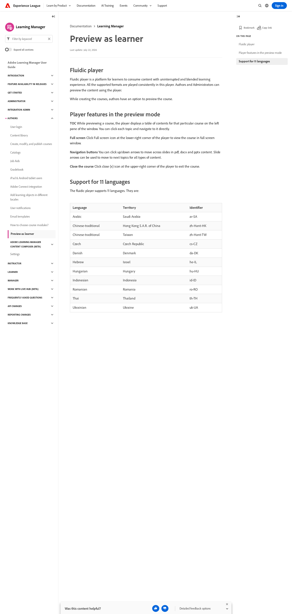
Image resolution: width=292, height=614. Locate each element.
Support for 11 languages (254, 61)
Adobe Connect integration (26, 187)
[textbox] (29, 39)
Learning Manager (110, 26)
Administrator (16, 101)
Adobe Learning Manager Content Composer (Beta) (25, 244)
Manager (13, 280)
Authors (12, 118)
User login (16, 127)
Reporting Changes (19, 314)
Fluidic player (246, 44)
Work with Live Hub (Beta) (23, 289)
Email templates (20, 216)
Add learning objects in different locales (28, 197)
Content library (19, 135)
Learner (13, 271)
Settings (15, 254)
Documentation (81, 26)
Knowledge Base (18, 323)
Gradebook (17, 169)
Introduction (16, 75)
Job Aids (15, 161)
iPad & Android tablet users (26, 178)
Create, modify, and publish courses (31, 144)
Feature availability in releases (27, 84)
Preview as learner (22, 234)
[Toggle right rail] (238, 16)
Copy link (267, 27)
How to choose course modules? (29, 225)
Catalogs (15, 152)
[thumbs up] (155, 608)
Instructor (14, 263)
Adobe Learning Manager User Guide (27, 65)
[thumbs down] (164, 608)
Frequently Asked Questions (25, 297)
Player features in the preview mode (260, 53)
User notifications (20, 208)
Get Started (15, 92)
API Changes (15, 306)
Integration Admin (19, 109)
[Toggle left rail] (53, 16)
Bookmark (249, 27)
